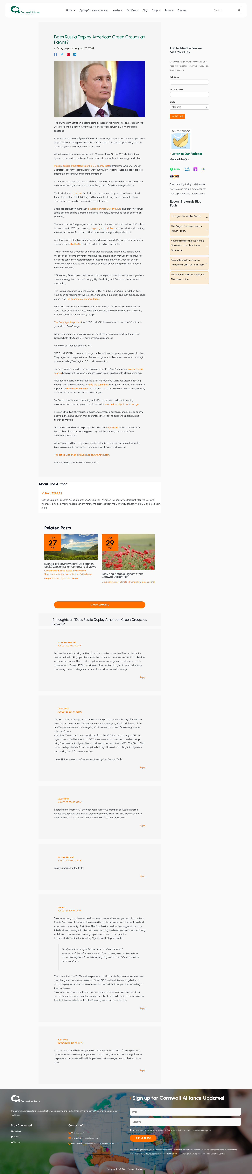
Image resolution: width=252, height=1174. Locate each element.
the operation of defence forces (83, 299)
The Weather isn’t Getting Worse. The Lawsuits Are (188, 277)
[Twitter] (62, 54)
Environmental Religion (68, 574)
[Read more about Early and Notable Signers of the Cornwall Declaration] (128, 552)
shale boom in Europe (77, 388)
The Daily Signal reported (67, 322)
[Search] (239, 10)
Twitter (16, 1137)
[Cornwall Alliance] (25, 10)
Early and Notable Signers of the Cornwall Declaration (123, 575)
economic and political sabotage (122, 404)
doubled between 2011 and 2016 (104, 208)
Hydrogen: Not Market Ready (186, 216)
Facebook (17, 1131)
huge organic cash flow (102, 228)
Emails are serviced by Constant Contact (208, 1154)
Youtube (16, 1142)
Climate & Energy (128, 582)
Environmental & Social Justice (58, 570)
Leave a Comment (110, 582)
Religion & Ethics (51, 578)
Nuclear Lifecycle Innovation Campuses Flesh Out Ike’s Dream (187, 262)
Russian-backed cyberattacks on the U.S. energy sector (82, 165)
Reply (142, 677)
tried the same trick (98, 384)
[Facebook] (55, 54)
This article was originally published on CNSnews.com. (82, 454)
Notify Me (177, 116)
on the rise (76, 193)
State (172, 102)
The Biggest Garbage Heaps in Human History (187, 228)
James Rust (63, 709)
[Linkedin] (74, 54)
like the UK (75, 244)
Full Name (174, 77)
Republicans (112, 427)
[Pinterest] (68, 54)
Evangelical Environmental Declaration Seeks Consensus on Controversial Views (70, 565)
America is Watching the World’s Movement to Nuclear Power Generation (187, 245)
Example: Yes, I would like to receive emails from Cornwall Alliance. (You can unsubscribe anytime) (171, 1130)
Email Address (176, 89)
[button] (73, 10)
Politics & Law (86, 574)
